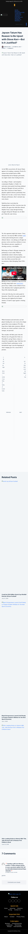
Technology (18, 14)
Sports (3, 48)
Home (16, 10)
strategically (20, 283)
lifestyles (17, 16)
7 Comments (10, 48)
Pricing (10, 910)
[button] (14, 5)
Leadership (18, 13)
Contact (12, 916)
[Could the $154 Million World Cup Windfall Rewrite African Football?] (14, 536)
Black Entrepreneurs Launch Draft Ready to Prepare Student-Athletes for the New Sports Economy (14, 717)
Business (17, 11)
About (6, 916)
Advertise (17, 18)
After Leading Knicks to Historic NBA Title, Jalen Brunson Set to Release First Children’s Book (14, 840)
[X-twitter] (16, 901)
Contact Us (18, 19)
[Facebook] (9, 901)
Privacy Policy (21, 916)
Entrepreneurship (19, 12)
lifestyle (9, 926)
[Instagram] (12, 901)
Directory (17, 20)
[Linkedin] (19, 901)
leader (24, 235)
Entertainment (19, 17)
